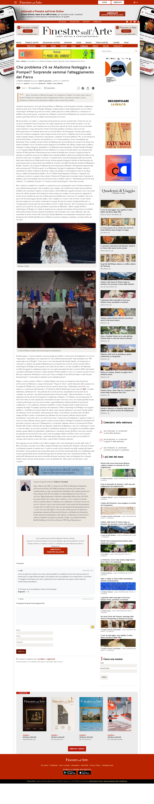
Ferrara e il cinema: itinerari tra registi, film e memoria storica (117, 373)
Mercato (106, 46)
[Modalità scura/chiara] (93, 89)
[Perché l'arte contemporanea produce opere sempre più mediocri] (118, 549)
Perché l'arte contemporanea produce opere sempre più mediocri (117, 542)
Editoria (95, 46)
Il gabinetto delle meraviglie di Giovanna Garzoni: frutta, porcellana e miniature (115, 301)
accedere (41, 659)
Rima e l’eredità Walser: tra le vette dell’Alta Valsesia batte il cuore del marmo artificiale (117, 337)
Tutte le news (31, 46)
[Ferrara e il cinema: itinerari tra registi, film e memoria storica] (118, 366)
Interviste (64, 46)
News (18, 43)
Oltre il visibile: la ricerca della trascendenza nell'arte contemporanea (117, 580)
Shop (126, 43)
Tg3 (84, 389)
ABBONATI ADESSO (77, 749)
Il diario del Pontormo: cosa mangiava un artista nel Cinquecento (118, 504)
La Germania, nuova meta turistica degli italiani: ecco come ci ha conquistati (118, 561)
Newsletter (74, 22)
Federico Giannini (24, 81)
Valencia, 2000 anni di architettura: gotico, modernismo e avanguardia (116, 355)
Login (104, 2)
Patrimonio (42, 83)
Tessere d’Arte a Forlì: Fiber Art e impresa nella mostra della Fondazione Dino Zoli (118, 391)
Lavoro (116, 43)
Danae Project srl (93, 781)
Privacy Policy (95, 765)
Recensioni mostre (51, 43)
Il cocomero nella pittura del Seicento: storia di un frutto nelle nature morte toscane (118, 247)
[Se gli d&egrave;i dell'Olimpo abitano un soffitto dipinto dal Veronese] (118, 258)
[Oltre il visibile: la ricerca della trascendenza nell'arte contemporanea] (118, 586)
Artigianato (84, 46)
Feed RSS (84, 765)
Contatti (86, 22)
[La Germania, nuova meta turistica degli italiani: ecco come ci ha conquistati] (118, 567)
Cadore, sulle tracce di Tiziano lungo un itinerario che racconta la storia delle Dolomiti (117, 283)
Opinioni (68, 43)
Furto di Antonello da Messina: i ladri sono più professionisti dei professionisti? (118, 485)
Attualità (43, 46)
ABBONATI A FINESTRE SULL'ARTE (55, 551)
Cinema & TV (117, 46)
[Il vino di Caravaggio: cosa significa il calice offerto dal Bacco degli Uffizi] (118, 204)
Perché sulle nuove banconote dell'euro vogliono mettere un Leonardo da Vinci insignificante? (115, 465)
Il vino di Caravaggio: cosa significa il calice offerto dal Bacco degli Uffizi (116, 211)
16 (18, 87)
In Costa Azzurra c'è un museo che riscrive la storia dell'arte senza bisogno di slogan (117, 229)
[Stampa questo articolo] (83, 88)
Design (88, 43)
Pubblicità (97, 22)
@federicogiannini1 (45, 81)
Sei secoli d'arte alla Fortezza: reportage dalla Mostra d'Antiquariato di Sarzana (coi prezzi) (117, 617)
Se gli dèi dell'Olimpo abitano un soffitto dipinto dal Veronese (118, 265)
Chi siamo (62, 22)
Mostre (53, 46)
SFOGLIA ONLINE (29, 737)
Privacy (101, 781)
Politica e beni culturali (54, 83)
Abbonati (118, 2)
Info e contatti (64, 765)
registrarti (51, 659)
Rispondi (21, 592)
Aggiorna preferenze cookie (111, 781)
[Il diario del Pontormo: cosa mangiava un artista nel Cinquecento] (118, 511)
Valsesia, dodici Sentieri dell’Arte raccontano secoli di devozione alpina (117, 319)
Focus (73, 46)
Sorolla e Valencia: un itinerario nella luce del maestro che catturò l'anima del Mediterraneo (117, 409)
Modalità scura (107, 765)
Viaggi (78, 43)
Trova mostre (102, 43)
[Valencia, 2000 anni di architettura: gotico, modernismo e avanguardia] (118, 348)
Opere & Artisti (32, 43)
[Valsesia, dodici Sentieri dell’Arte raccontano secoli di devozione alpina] (118, 312)
